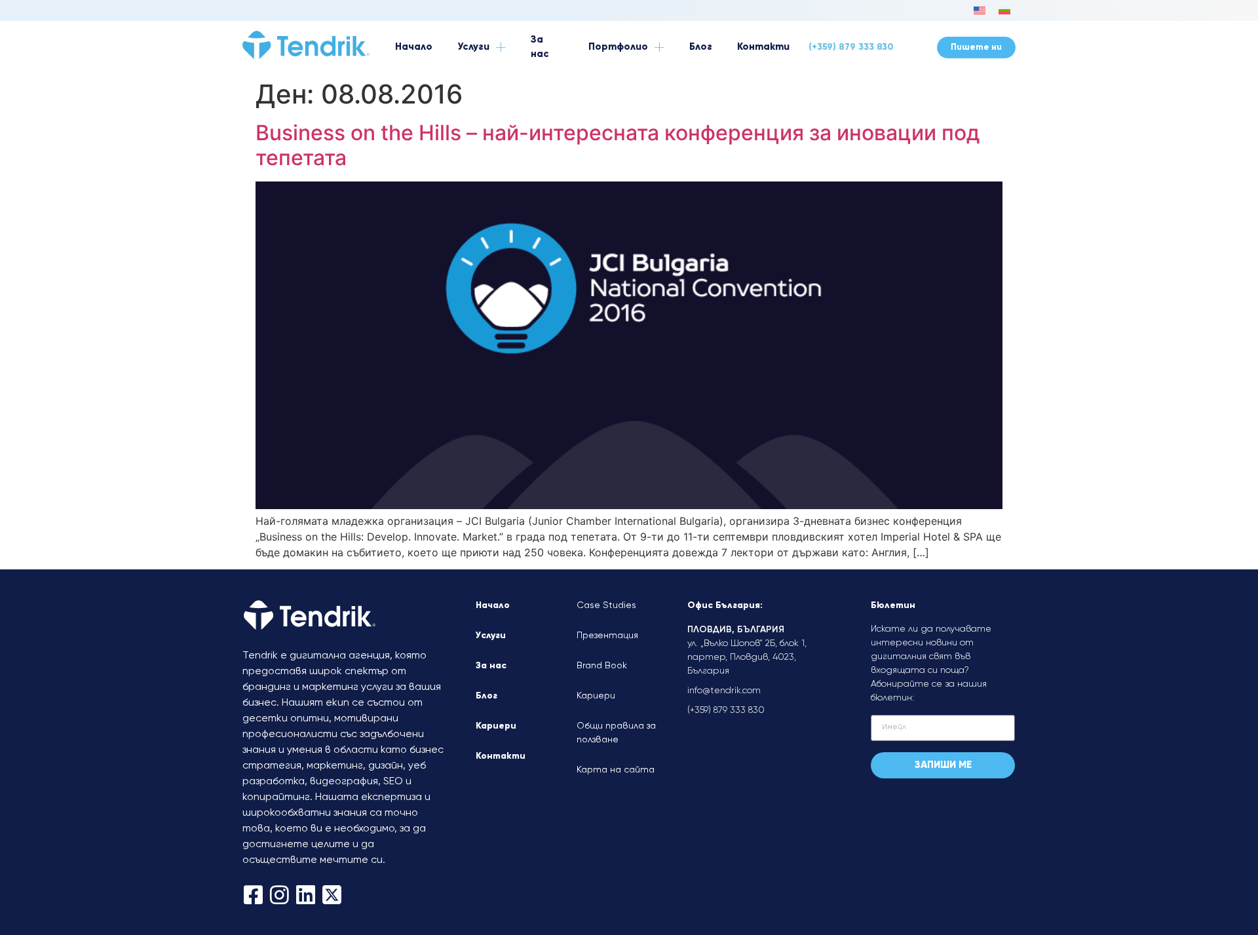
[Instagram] (279, 895)
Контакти (500, 756)
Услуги (491, 635)
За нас (491, 665)
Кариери (496, 726)
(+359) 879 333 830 (851, 47)
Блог (486, 695)
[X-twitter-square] (332, 895)
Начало (493, 605)
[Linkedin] (305, 895)
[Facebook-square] (253, 895)
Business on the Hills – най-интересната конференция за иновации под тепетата (618, 145)
